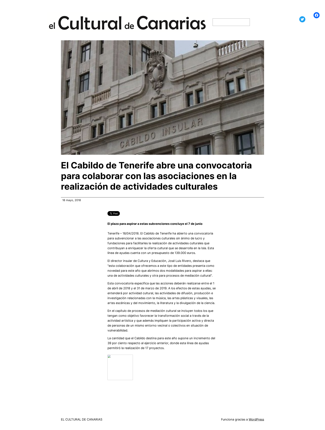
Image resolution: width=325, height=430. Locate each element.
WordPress (256, 419)
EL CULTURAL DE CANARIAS (81, 419)
